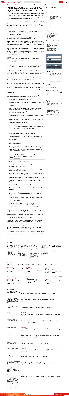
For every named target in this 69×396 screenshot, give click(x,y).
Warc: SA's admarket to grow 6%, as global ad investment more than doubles (25, 59)
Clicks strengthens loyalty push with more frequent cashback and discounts (51, 49)
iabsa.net (29, 228)
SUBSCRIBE (56, 394)
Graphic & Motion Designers (51, 110)
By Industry (55, 28)
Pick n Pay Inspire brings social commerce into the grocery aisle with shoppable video (53, 271)
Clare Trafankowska (19, 234)
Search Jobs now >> (54, 61)
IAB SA (13, 234)
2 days (47, 28)
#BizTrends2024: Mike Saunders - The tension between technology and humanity (27, 155)
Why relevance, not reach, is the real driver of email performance (55, 81)
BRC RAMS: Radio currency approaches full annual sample (37, 299)
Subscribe (60, 92)
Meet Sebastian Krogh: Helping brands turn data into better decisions (45, 251)
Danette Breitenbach (17, 158)
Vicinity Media (43, 248)
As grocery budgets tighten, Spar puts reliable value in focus (38, 293)
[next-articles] (61, 247)
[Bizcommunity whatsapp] (48, 2)
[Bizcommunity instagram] (46, 2)
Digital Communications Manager (52, 112)
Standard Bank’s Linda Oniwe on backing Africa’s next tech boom (55, 9)
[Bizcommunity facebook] (45, 2)
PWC (42, 233)
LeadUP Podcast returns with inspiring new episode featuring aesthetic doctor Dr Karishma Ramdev (34, 255)
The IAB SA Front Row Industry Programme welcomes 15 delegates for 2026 (11, 252)
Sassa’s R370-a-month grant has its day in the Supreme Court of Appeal (41, 329)
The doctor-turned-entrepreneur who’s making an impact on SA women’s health (55, 17)
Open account (56, 114)
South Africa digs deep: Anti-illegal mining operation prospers (38, 363)
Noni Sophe (22, 315)
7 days (49, 28)
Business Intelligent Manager (51, 103)
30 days (52, 28)
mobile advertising (15, 233)
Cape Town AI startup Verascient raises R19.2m (34, 343)
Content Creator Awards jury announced (55, 249)
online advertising (31, 233)
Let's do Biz (67, 395)
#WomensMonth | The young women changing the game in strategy (52, 41)
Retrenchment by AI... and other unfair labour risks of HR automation (40, 350)
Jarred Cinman (16, 129)
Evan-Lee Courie (23, 324)
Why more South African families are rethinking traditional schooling (53, 282)
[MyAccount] (67, 2)
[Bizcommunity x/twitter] (44, 2)
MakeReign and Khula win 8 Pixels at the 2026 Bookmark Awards (52, 45)
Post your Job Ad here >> (54, 67)
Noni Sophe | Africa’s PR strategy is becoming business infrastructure (40, 314)
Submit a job (52, 114)
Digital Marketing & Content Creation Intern (53, 101)
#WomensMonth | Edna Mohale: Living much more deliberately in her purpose (15, 270)
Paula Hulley (9, 234)
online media (37, 233)
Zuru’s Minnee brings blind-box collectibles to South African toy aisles (52, 31)
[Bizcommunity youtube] (47, 2)
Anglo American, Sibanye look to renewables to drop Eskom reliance (40, 376)
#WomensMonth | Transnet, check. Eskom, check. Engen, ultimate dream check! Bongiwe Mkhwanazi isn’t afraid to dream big (52, 35)
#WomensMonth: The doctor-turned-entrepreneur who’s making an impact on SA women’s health (40, 336)
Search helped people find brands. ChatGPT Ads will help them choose (14, 282)
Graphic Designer (49, 111)
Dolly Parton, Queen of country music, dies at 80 (34, 356)
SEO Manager (49, 104)
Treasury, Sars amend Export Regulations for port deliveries (38, 307)
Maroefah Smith (23, 338)
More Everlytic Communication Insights (52, 87)
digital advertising (23, 233)
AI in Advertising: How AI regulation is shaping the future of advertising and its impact (28, 127)
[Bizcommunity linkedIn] (42, 2)
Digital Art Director (49, 109)
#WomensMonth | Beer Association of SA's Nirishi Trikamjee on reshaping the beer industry (39, 321)
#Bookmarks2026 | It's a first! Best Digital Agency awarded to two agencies (23, 256)
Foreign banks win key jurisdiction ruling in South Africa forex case (34, 281)
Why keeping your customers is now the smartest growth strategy (56, 74)
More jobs (47, 114)
